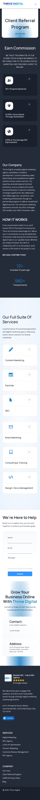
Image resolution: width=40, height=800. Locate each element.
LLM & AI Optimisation (12, 745)
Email (10, 548)
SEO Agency (8, 741)
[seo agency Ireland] (20, 405)
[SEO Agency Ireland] (29, 452)
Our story (6, 771)
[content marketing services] (20, 355)
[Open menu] (35, 4)
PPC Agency (7, 755)
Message (12, 558)
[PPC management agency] (20, 380)
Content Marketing (10, 748)
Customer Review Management (16, 752)
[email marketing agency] (20, 432)
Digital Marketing (9, 737)
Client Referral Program (12, 774)
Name (10, 538)
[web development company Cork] (20, 483)
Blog (4, 782)
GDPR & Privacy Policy (11, 778)
